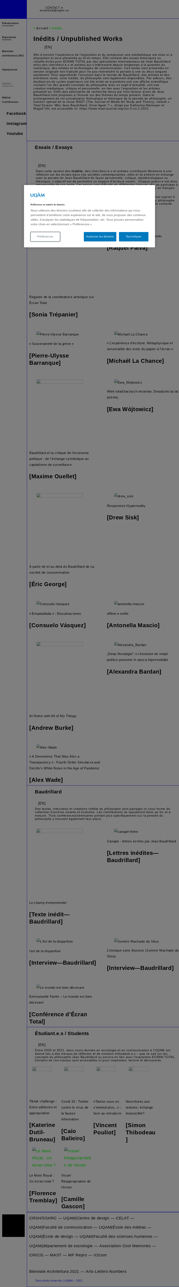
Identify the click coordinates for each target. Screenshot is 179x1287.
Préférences (45, 236)
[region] (89, 216)
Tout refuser (133, 236)
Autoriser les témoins (100, 236)
